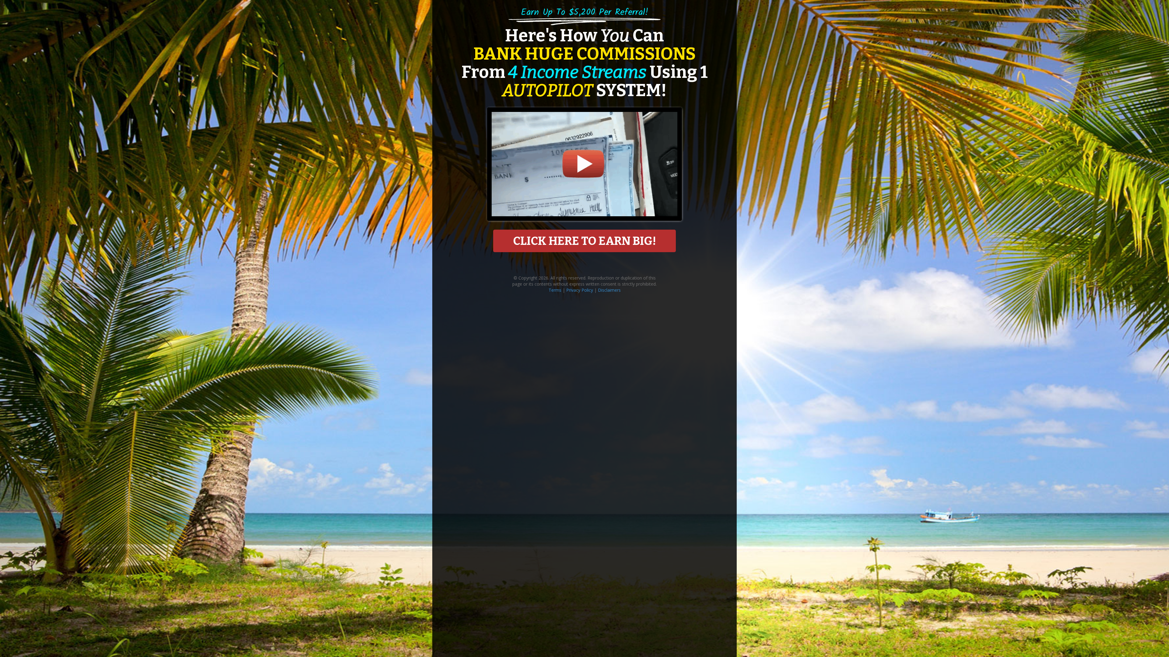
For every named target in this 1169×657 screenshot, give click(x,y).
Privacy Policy (579, 290)
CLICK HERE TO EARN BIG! (584, 241)
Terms (555, 290)
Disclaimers (609, 290)
